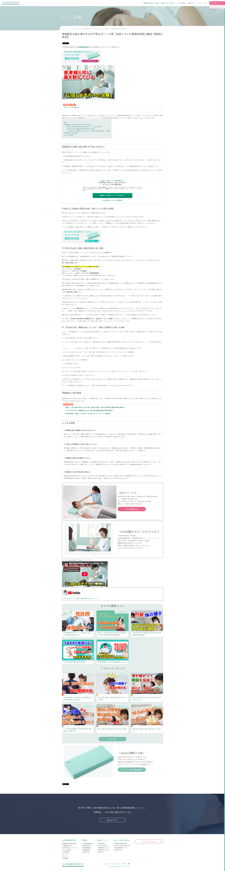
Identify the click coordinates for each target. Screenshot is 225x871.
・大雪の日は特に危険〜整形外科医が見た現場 (79, 129)
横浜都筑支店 (87, 850)
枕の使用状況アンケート (122, 847)
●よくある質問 (68, 135)
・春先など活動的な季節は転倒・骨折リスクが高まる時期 (83, 126)
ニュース (198, 3)
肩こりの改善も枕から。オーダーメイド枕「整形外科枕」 (112, 200)
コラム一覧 (68, 28)
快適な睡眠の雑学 (77, 28)
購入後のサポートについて (70, 847)
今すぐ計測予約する (132, 509)
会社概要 (105, 864)
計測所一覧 (164, 3)
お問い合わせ (119, 850)
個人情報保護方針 (113, 864)
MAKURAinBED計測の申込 (123, 845)
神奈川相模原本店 (88, 843)
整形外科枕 (102, 843)
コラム (205, 3)
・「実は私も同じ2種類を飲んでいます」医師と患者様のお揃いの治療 (87, 131)
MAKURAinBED (103, 845)
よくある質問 (181, 3)
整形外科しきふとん (104, 850)
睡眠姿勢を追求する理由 (151, 3)
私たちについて (112, 820)
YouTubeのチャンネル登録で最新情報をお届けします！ (80, 598)
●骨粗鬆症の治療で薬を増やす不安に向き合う (78, 124)
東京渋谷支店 (87, 845)
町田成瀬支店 (87, 847)
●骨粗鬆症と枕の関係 (70, 133)
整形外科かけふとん (104, 847)
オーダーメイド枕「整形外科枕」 (132, 770)
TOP (63, 28)
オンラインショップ (149, 842)
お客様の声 (190, 3)
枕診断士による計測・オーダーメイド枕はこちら (112, 195)
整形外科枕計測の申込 (121, 843)
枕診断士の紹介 (68, 845)
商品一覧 (172, 3)
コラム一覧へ (112, 739)
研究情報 (66, 858)
